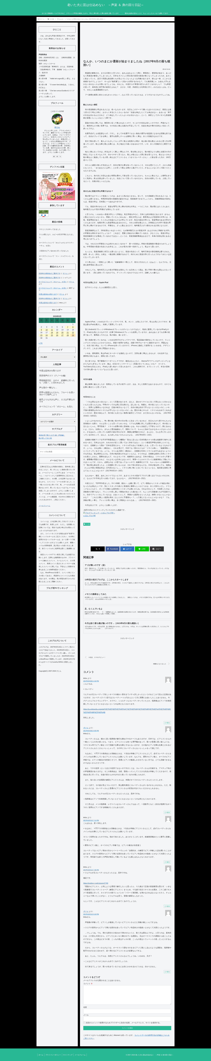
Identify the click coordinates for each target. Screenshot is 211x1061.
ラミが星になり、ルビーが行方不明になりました (56, 235)
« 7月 (41, 343)
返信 (168, 723)
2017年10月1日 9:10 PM (91, 914)
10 (47, 330)
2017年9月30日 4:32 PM (91, 681)
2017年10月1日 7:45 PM (91, 870)
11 (52, 330)
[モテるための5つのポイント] (57, 186)
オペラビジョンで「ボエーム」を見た (53, 282)
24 (47, 335)
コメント (88, 984)
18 (52, 332)
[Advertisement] (127, 42)
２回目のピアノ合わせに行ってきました (54, 251)
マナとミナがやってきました (50, 229)
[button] (157, 548)
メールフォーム (44, 506)
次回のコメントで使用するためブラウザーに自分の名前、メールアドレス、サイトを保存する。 (123, 1023)
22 (73, 332)
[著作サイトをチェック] (54, 156)
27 (62, 335)
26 (57, 335)
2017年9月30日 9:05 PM (91, 731)
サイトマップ (67, 1055)
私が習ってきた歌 (45, 438)
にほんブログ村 (89, 516)
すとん (86, 728)
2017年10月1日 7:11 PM (91, 820)
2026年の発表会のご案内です (49, 273)
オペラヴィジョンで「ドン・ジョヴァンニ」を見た (56, 257)
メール (86, 1015)
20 (62, 332)
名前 (85, 1007)
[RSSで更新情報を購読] (60, 156)
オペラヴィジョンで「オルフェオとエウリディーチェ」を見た (56, 244)
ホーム (41, 1055)
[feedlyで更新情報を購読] (57, 156)
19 (57, 332)
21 (68, 332)
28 (68, 335)
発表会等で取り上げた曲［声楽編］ (52, 435)
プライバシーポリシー (53, 1055)
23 (41, 335)
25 (52, 335)
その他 (88, 524)
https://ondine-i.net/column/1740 (95, 883)
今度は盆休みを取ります (48, 294)
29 (73, 335)
